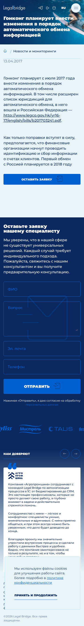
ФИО (13, 289)
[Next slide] (75, 453)
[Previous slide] (64, 453)
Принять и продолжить (35, 595)
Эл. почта (17, 348)
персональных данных (42, 404)
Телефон (16, 367)
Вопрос (15, 308)
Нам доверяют (17, 454)
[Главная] (5, 51)
